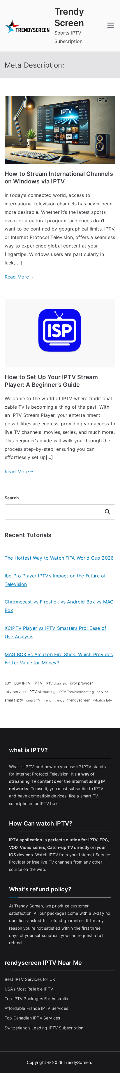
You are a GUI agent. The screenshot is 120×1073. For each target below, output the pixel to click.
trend (47, 700)
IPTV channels (56, 683)
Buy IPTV (22, 683)
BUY (8, 683)
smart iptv (14, 700)
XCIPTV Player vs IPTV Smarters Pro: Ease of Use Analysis (55, 632)
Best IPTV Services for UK (30, 979)
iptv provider (81, 683)
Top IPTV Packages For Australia (36, 998)
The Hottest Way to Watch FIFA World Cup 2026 (59, 558)
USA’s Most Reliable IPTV (29, 988)
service (102, 692)
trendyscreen (78, 700)
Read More (17, 277)
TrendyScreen (77, 1062)
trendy (59, 700)
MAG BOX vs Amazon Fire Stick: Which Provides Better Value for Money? (59, 658)
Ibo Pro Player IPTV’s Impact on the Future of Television (55, 580)
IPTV (38, 683)
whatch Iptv (102, 700)
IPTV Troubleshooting (76, 692)
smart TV (33, 700)
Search (12, 497)
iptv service (15, 691)
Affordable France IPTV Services (36, 1008)
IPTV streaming (42, 691)
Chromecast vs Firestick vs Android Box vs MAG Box (59, 606)
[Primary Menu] (110, 25)
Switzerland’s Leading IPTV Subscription (44, 1027)
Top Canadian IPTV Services (33, 1017)
